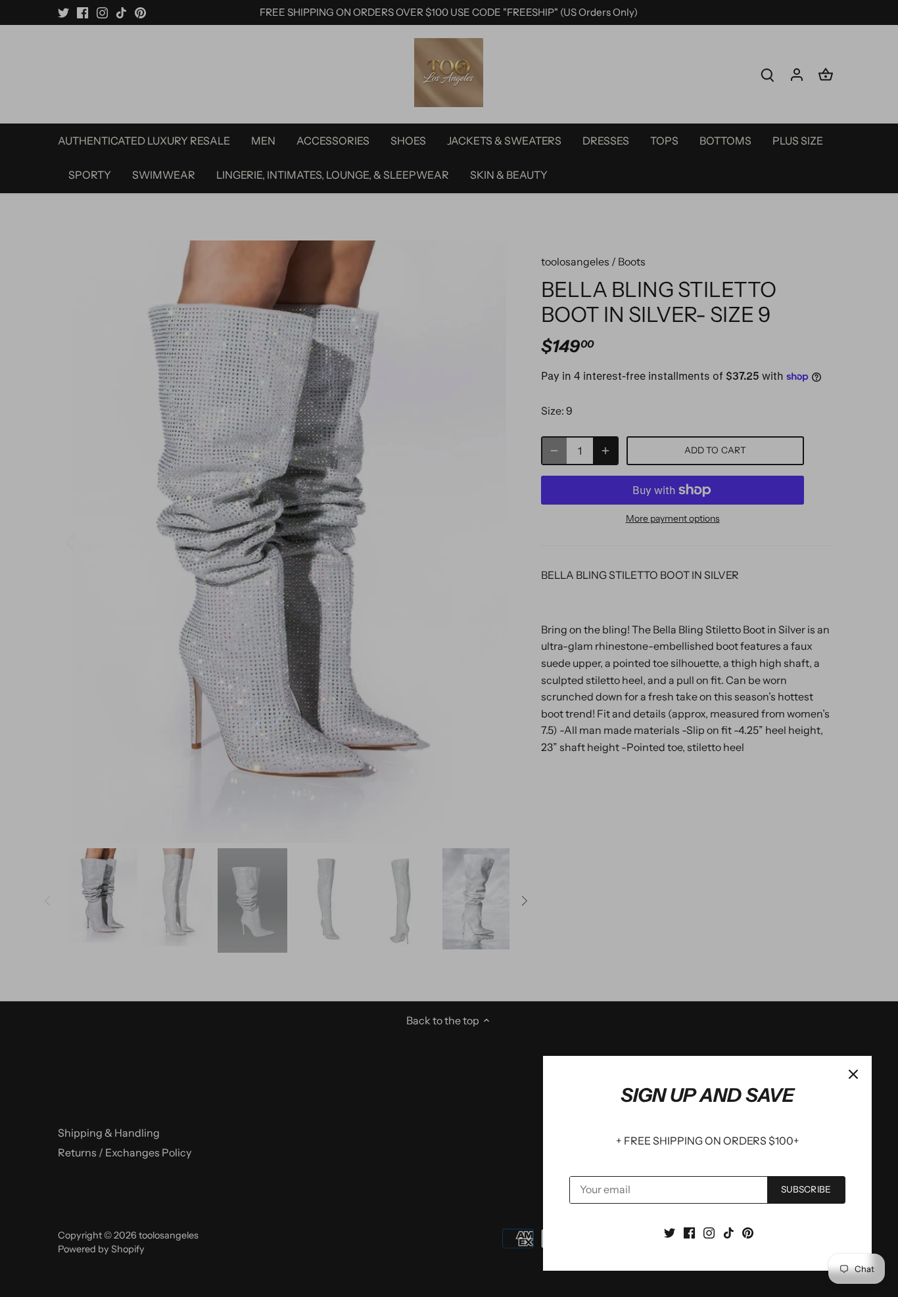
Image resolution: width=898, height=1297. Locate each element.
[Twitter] (669, 1232)
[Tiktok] (728, 1232)
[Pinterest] (747, 1232)
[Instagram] (709, 1232)
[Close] (853, 1074)
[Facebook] (689, 1232)
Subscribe (806, 1189)
